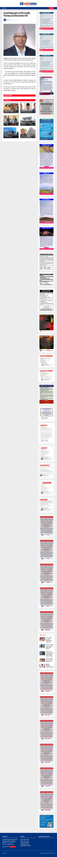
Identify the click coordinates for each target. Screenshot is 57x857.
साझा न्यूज (8, 20)
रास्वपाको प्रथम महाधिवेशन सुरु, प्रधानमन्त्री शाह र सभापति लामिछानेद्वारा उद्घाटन (10, 135)
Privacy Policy (4, 853)
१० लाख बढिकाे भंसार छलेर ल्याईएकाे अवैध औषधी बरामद (49, 640)
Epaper (51, 8)
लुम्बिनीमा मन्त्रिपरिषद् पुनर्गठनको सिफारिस (27, 110)
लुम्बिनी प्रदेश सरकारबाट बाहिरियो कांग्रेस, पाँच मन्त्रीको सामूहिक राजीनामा (10, 123)
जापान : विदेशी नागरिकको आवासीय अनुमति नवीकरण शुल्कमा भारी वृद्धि (49, 654)
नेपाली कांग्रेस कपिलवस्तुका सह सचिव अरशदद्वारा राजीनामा (26, 135)
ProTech (53, 853)
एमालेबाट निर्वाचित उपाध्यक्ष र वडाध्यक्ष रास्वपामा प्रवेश (9, 110)
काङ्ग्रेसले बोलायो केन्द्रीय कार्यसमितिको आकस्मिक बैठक (26, 123)
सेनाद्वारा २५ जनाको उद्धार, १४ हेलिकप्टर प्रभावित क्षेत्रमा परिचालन (49, 647)
